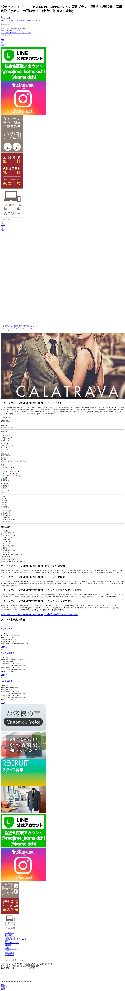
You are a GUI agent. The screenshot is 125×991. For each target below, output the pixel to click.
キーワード (5, 425)
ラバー (5, 503)
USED (3, 40)
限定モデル (7, 548)
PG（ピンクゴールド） (11, 473)
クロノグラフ (7, 537)
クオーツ (6, 490)
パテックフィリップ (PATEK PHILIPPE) (18, 328)
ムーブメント (5, 484)
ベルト (3, 496)
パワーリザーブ (8, 533)
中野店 (3, 985)
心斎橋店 (4, 987)
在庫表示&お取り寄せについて (15, 939)
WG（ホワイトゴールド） (12, 471)
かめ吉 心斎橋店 (7, 653)
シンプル (6, 531)
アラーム (6, 552)
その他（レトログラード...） (13, 554)
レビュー (19, 33)
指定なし (6, 433)
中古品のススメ (10, 937)
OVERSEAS (27, 33)
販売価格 (4, 459)
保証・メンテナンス (12, 943)
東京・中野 (7, 436)
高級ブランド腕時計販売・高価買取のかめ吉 (20, 326)
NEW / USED (5, 455)
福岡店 (3, 989)
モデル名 (4, 448)
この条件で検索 (6, 559)
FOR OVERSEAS (11, 949)
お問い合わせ (9, 953)
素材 (2, 465)
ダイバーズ (7, 544)
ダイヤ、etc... (7, 541)
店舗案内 (13, 33)
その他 (5, 478)
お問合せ (13, 18)
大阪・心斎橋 (7, 438)
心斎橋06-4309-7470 (21, 20)
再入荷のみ (7, 515)
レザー (5, 500)
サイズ (3, 451)
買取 (2, 46)
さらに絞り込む (6, 556)
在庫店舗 (4, 431)
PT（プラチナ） (8, 469)
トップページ (5, 28)
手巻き (5, 488)
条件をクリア (16, 559)
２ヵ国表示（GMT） (10, 550)
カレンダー (7, 539)
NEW (2, 39)
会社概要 (5, 18)
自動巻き (6, 486)
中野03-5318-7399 (7, 20)
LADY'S (3, 44)
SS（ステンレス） (9, 467)
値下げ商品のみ (8, 521)
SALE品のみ (7, 511)
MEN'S (3, 42)
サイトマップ (9, 955)
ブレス (5, 498)
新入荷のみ (7, 513)
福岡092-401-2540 (34, 20)
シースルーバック (9, 535)
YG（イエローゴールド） (12, 476)
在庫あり (6, 517)
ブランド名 (5, 444)
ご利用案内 (14, 28)
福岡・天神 (7, 440)
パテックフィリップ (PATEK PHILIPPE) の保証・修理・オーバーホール (39, 614)
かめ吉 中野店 (6, 629)
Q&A (16, 31)
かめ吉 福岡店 (6, 681)
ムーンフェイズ (8, 546)
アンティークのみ (9, 519)
